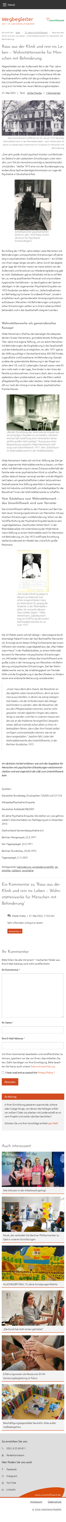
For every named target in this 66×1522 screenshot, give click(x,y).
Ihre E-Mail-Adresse (13, 1038)
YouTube (11, 1482)
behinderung (24, 867)
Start (18, 32)
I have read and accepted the (30, 1072)
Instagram (12, 1476)
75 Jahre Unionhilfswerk (36, 32)
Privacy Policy (46, 1072)
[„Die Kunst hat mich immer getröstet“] (33, 1308)
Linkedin (11, 1489)
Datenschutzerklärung (43, 1066)
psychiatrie (28, 870)
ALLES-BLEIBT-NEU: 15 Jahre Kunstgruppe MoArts (30, 1284)
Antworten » (15, 931)
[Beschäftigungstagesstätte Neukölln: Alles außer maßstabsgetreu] (33, 1402)
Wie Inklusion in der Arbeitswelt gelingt (24, 1190)
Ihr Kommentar (11, 969)
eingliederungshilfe (43, 867)
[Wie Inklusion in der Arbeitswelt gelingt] (33, 1169)
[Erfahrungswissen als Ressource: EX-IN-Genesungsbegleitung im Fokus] (33, 1353)
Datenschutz (54, 1501)
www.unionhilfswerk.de (48, 1494)
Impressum (36, 1501)
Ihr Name (8, 1022)
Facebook (12, 1469)
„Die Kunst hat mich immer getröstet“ (23, 1329)
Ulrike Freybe (34, 93)
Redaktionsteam (15, 1455)
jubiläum (16, 870)
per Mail (52, 1123)
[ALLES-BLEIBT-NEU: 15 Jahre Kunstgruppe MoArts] (33, 1263)
